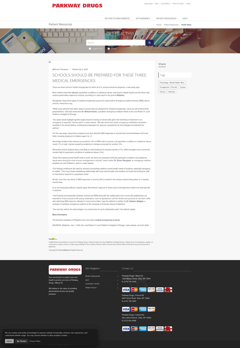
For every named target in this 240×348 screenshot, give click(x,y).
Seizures (171, 91)
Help (156, 4)
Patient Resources (166, 18)
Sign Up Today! (178, 4)
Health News (97, 48)
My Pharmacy (143, 18)
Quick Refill (165, 4)
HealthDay (65, 250)
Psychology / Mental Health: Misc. (172, 82)
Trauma (162, 91)
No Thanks (21, 341)
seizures (75, 92)
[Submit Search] (149, 43)
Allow (9, 341)
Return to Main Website (117, 18)
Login (188, 4)
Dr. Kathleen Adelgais (134, 201)
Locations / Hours (92, 284)
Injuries (182, 87)
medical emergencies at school (107, 220)
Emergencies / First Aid (168, 87)
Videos (114, 48)
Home (158, 24)
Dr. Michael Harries (89, 111)
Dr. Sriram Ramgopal (122, 160)
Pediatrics (120, 95)
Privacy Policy (90, 288)
